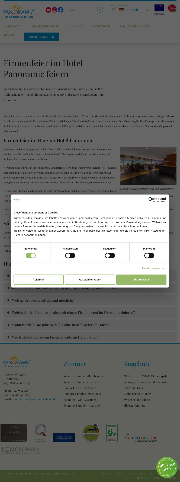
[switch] (70, 255)
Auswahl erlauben (90, 279)
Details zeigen (151, 268)
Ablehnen (38, 279)
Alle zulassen (141, 279)
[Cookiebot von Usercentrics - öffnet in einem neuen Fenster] (151, 199)
